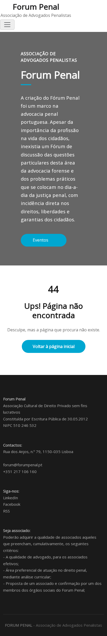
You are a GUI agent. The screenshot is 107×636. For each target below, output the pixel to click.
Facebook (11, 504)
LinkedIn (10, 497)
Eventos (41, 240)
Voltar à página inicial (54, 346)
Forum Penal (36, 6)
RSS (6, 511)
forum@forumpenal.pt (22, 464)
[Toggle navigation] (7, 24)
